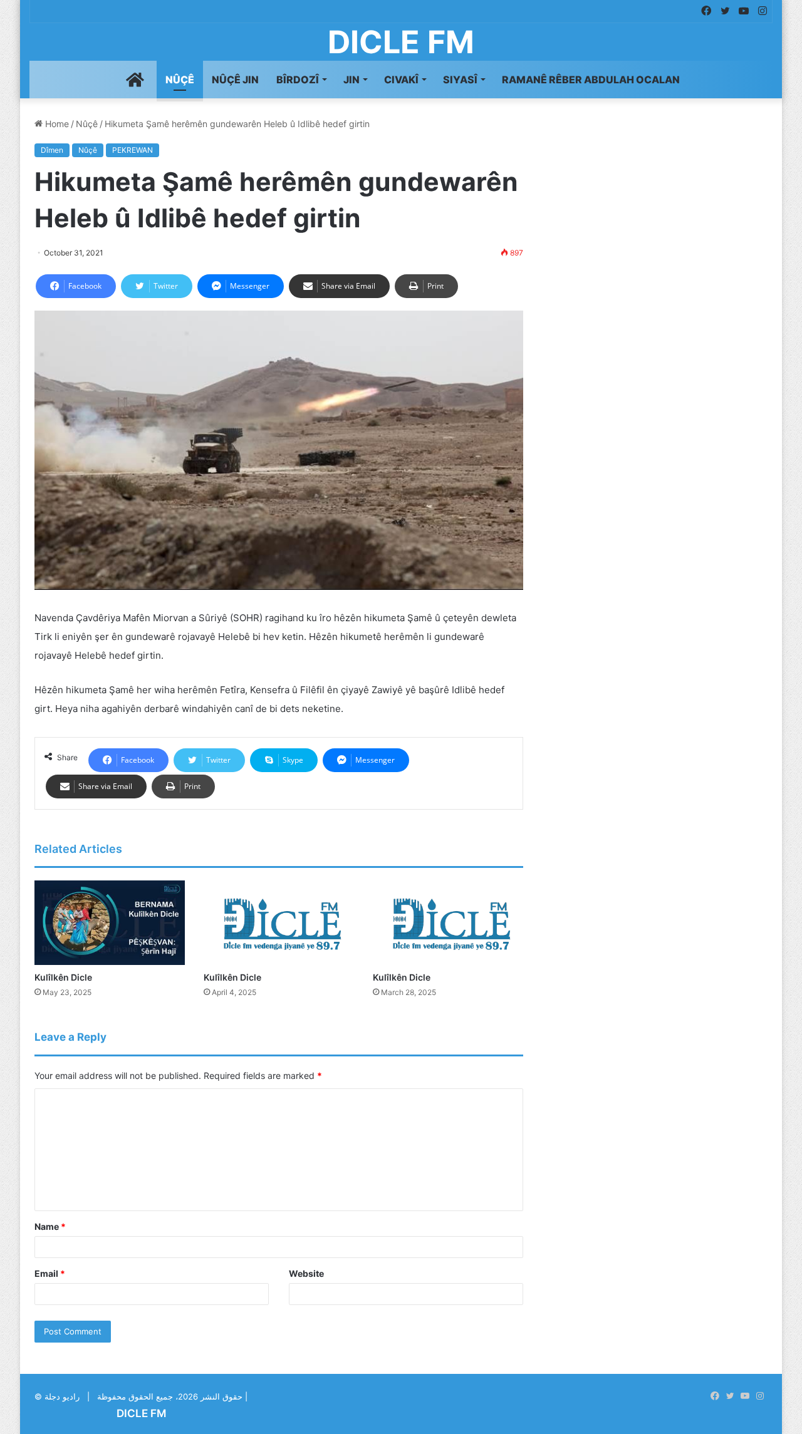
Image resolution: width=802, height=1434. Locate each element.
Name (50, 1226)
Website (306, 1273)
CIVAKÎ (401, 79)
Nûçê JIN (235, 79)
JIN (351, 79)
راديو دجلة (62, 1396)
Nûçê (179, 79)
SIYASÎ (460, 79)
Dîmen (52, 150)
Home (56, 123)
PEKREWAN (132, 150)
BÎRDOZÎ (297, 79)
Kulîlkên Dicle (63, 977)
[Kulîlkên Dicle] (109, 922)
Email (49, 1273)
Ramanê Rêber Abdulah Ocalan (591, 79)
